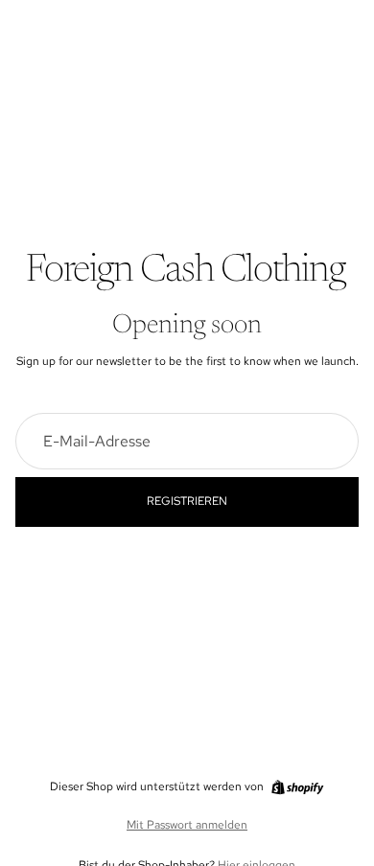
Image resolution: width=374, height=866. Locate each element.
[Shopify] (297, 787)
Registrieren (187, 501)
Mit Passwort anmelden (187, 824)
